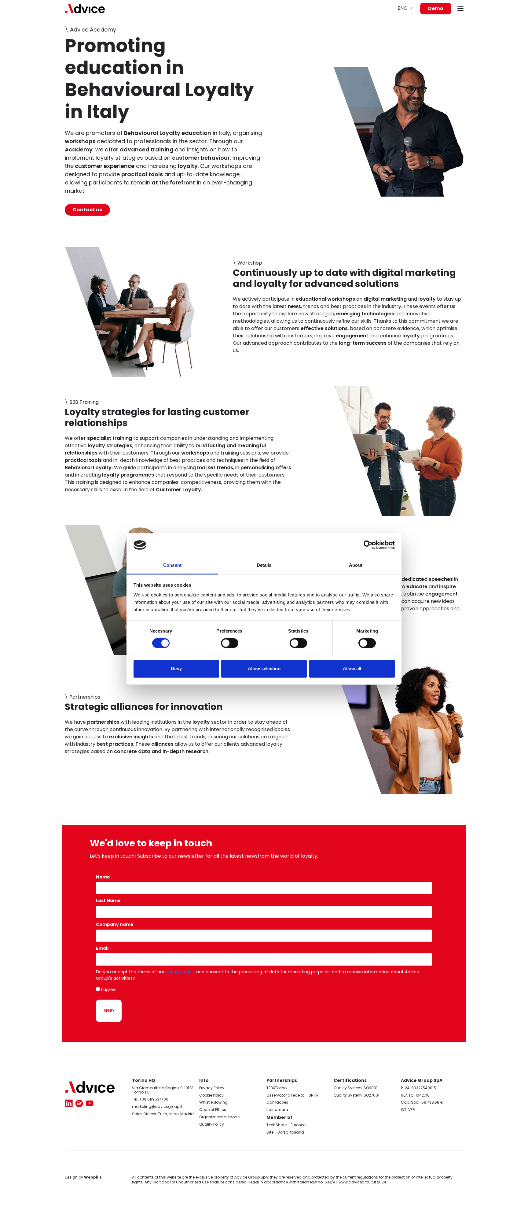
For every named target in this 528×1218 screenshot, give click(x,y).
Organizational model (219, 1117)
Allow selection (264, 668)
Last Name (108, 900)
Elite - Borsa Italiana (285, 1132)
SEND (109, 1011)
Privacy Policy (211, 1087)
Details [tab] (264, 565)
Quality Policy (211, 1124)
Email (103, 948)
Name (104, 877)
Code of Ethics (212, 1109)
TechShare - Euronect (286, 1124)
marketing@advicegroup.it (157, 1106)
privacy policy (180, 972)
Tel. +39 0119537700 (150, 1099)
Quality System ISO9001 (355, 1087)
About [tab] (355, 565)
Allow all (352, 668)
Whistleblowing (213, 1102)
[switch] (229, 643)
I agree (108, 989)
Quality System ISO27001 (356, 1095)
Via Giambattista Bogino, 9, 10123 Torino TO (162, 1090)
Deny (176, 668)
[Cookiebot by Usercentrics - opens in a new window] (368, 545)
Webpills (93, 1177)
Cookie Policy (211, 1095)
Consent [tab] (172, 565)
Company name (115, 924)
